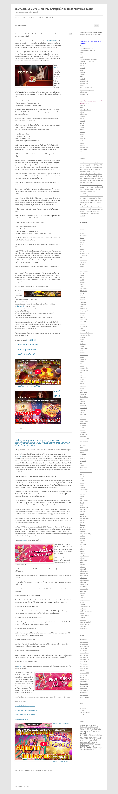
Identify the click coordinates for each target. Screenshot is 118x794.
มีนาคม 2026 (83, 651)
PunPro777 (83, 394)
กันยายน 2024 (84, 690)
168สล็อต (82, 240)
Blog (23, 17)
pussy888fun (83, 406)
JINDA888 (82, 116)
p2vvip (82, 357)
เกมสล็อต (82, 598)
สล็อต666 (82, 549)
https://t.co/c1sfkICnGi (57, 393)
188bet (82, 242)
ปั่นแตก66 (82, 523)
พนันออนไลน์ (83, 529)
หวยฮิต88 (82, 593)
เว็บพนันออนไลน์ (84, 615)
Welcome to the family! (46, 17)
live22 (81, 328)
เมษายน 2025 (83, 675)
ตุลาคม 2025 (83, 662)
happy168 (83, 304)
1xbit (81, 247)
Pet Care (82, 361)
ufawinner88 (83, 492)
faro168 (82, 293)
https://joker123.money (86, 48)
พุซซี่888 (82, 531)
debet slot (52, 40)
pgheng (82, 375)
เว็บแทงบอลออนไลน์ (85, 622)
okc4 (81, 350)
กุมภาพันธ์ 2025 (84, 679)
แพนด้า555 (83, 626)
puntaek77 (83, 401)
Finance (82, 295)
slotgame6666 (84, 450)
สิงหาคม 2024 (83, 693)
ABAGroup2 (83, 260)
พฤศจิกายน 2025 (84, 659)
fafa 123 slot (83, 291)
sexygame (83, 436)
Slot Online (83, 445)
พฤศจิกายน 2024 (84, 686)
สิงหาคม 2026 (83, 640)
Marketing (83, 344)
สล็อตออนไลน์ (84, 573)
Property (82, 390)
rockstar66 (83, 414)
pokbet (82, 388)
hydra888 (82, 313)
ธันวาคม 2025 (84, 657)
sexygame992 (84, 441)
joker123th (83, 322)
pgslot (82, 66)
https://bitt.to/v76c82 (25, 354)
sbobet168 (83, 425)
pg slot (82, 134)
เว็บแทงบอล (83, 620)
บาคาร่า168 (83, 63)
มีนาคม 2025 (83, 677)
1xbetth (82, 132)
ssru (81, 463)
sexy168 (82, 430)
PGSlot (82, 379)
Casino (82, 286)
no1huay (82, 346)
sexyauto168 (83, 434)
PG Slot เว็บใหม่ (84, 368)
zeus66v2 (82, 496)
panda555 (83, 359)
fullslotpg (82, 72)
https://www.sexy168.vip (87, 90)
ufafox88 (82, 487)
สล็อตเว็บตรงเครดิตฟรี (86, 88)
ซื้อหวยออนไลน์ (84, 94)
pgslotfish (83, 386)
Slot (27, 770)
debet (56, 67)
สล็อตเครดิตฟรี (84, 576)
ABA (81, 258)
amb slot (82, 269)
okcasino (82, 353)
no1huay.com (84, 348)
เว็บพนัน (82, 613)
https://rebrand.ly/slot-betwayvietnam (26, 710)
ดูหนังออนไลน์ (84, 81)
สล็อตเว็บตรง (83, 92)
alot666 (82, 266)
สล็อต (81, 542)
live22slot (82, 74)
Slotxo (82, 452)
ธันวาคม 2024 (84, 684)
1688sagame (83, 236)
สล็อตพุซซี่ (83, 569)
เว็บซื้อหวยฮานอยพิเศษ (86, 611)
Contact (32, 17)
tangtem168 (83, 465)
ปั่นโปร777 (83, 527)
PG (81, 364)
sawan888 (83, 423)
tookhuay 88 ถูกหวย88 (86, 472)
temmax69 (83, 470)
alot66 (82, 264)
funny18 (82, 300)
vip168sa (82, 494)
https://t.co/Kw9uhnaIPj (22, 719)
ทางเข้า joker (83, 149)
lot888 (82, 339)
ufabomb (82, 485)
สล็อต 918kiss (83, 545)
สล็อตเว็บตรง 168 (84, 580)
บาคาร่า (82, 123)
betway (19, 456)
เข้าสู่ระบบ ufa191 (85, 600)
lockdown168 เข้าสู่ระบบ (86, 333)
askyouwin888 (84, 271)
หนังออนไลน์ (83, 587)
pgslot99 (82, 383)
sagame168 (83, 419)
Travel (82, 474)
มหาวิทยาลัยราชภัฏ (85, 534)
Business (82, 284)
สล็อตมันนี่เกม (84, 571)
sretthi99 (82, 459)
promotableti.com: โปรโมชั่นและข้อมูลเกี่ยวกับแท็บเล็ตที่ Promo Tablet (54, 8)
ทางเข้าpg (82, 511)
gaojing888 (83, 302)
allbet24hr (83, 262)
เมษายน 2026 (83, 648)
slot (26, 701)
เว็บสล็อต (82, 617)
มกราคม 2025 (84, 682)
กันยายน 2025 (84, 664)
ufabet (82, 483)
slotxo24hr (83, 454)
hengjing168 (83, 308)
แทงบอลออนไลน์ (84, 624)
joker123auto (83, 319)
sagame (82, 52)
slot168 (82, 107)
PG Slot (82, 366)
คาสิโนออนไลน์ (84, 500)
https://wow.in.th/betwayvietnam (25, 715)
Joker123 (82, 317)
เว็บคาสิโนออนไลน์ (85, 606)
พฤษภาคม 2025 (84, 673)
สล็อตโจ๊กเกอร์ (84, 584)
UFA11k (82, 476)
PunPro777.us (84, 397)
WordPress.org (84, 715)
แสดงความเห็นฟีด (85, 712)
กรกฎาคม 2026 (84, 642)
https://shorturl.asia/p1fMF (61, 723)
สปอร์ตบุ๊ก (82, 540)
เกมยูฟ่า (82, 595)
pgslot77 (82, 68)
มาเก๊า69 (82, 536)
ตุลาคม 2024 (83, 688)
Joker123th (83, 731)
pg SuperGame (84, 370)
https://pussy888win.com (87, 61)
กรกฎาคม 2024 (84, 695)
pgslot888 (83, 138)
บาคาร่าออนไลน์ (84, 518)
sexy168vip (83, 432)
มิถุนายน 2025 (84, 670)
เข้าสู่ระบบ (83, 708)
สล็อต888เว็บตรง (84, 556)
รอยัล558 (82, 538)
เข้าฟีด (82, 710)
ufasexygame (83, 489)
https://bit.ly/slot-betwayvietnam (25, 706)
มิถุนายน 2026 (84, 644)
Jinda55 (82, 315)
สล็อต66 (96, 742)
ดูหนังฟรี (82, 79)
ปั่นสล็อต (82, 520)
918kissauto (83, 255)
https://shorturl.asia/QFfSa (27, 386)
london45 (82, 337)
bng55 (82, 280)
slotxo (82, 125)
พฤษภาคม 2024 (84, 697)
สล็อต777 (82, 551)
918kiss (82, 46)
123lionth (82, 233)
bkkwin (82, 277)
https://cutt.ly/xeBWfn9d (60, 761)
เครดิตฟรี (82, 602)
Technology (83, 467)
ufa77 (81, 478)
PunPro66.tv (83, 392)
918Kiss (82, 251)
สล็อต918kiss (83, 560)
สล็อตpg (82, 564)
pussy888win (83, 408)
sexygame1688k (84, 439)
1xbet (81, 244)
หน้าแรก (17, 17)
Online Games (84, 355)
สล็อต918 (82, 558)
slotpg (82, 127)
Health (82, 306)
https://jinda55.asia (85, 110)
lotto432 (82, 341)
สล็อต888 (82, 553)
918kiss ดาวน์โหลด (85, 253)
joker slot (82, 152)
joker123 (82, 54)
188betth (82, 145)
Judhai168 (83, 324)
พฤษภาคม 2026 (84, 646)
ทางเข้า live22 (83, 509)
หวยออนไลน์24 (84, 589)
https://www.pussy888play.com (89, 59)
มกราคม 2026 (84, 655)
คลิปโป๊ (82, 130)
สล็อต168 (82, 547)
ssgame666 (83, 461)
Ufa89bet (82, 481)
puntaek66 (83, 399)
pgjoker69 (83, 377)
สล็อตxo (82, 567)
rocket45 (82, 412)
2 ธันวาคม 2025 (18, 429)
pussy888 (82, 121)
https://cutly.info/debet (26, 349)
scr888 (82, 428)
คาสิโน (82, 498)
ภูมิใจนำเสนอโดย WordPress (22, 786)
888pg (82, 249)
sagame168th (84, 421)
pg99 (81, 70)
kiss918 (82, 141)
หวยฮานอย (83, 591)
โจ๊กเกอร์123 (83, 629)
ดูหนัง (81, 57)
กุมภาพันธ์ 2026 (84, 653)
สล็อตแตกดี (83, 582)
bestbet (82, 273)
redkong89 (83, 410)
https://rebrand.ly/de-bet (26, 344)
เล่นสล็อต (82, 604)
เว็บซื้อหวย (83, 609)
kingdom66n (83, 326)
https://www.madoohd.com (88, 50)
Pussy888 (82, 403)
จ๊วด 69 (82, 503)
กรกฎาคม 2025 (84, 668)
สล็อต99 (82, 112)
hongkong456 (84, 311)
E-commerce (83, 289)
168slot (82, 238)
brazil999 (82, 282)
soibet (82, 456)
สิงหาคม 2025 (83, 666)
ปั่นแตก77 (82, 525)
